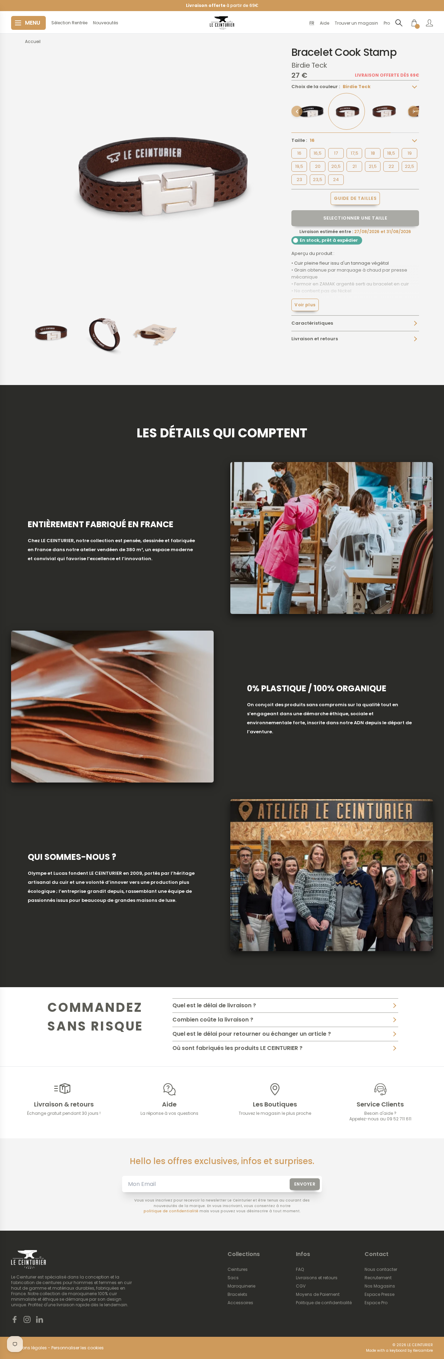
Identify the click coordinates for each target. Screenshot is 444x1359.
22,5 (409, 166)
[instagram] (27, 1319)
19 (410, 153)
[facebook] (14, 1319)
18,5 (391, 153)
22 (391, 166)
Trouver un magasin (356, 23)
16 (299, 153)
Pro (387, 23)
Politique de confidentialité (324, 1303)
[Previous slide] (296, 111)
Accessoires (240, 1303)
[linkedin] (39, 1319)
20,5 (336, 166)
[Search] (398, 22)
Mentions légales (29, 1348)
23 (299, 179)
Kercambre (423, 1350)
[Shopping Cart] (414, 23)
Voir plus (305, 305)
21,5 (373, 166)
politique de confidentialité (171, 1211)
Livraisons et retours (317, 1278)
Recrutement (378, 1278)
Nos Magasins (380, 1286)
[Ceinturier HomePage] (222, 22)
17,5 (354, 153)
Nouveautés (105, 23)
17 (336, 153)
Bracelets (237, 1294)
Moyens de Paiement (318, 1294)
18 (373, 153)
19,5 (299, 166)
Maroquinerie (241, 1286)
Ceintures (238, 1269)
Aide (324, 23)
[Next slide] (413, 111)
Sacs (233, 1278)
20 (318, 166)
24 (336, 179)
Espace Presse (379, 1294)
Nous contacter (381, 1269)
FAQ (300, 1269)
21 (354, 166)
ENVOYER (305, 1184)
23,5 (317, 179)
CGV (301, 1286)
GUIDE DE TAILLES (355, 198)
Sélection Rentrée (69, 23)
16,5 (318, 153)
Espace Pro (376, 1303)
